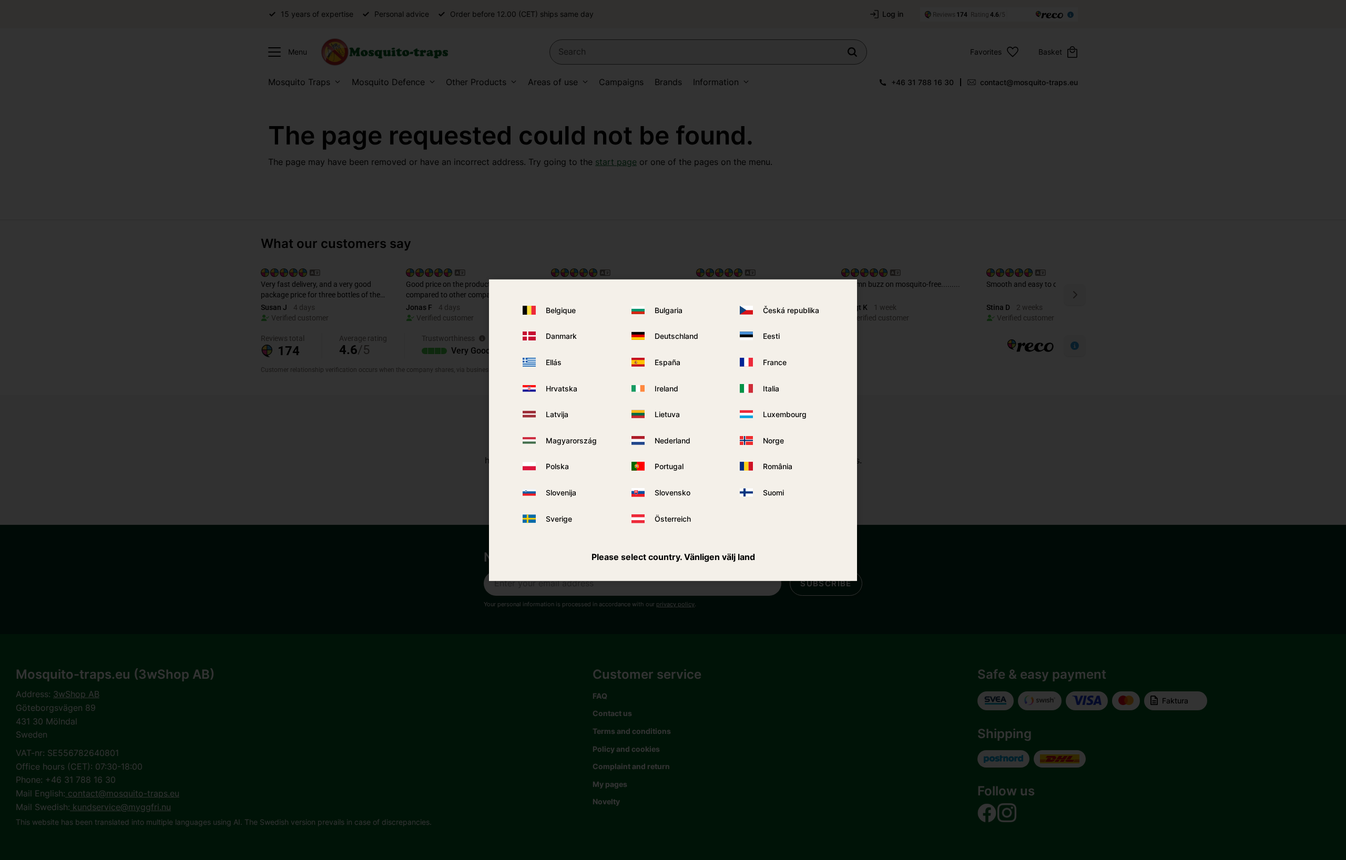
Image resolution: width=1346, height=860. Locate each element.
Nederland (672, 440)
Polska (557, 466)
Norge (773, 440)
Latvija (557, 414)
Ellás (554, 362)
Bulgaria (668, 310)
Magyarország (571, 440)
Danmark (561, 335)
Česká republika (791, 310)
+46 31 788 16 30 (922, 82)
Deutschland (676, 335)
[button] (285, 52)
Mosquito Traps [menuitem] (299, 82)
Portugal (669, 466)
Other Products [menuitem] (476, 82)
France (775, 362)
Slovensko (672, 492)
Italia (771, 388)
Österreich (673, 518)
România (777, 466)
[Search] (852, 52)
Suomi (773, 492)
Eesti (771, 335)
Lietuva (667, 414)
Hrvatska (561, 388)
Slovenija (561, 492)
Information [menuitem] (716, 82)
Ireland (666, 388)
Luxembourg (785, 414)
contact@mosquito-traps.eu (1029, 82)
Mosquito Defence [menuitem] (388, 82)
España (667, 362)
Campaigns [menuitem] (621, 82)
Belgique (561, 310)
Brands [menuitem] (668, 82)
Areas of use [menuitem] (553, 82)
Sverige (559, 518)
